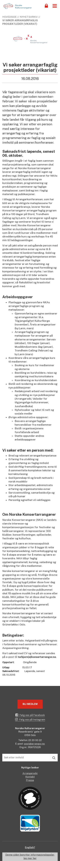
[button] (54, 5)
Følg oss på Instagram (32, 719)
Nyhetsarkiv (29, 16)
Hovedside (9, 16)
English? (30, 847)
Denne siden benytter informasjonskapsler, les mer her (30, 856)
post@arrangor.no (34, 743)
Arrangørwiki (30, 773)
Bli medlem (30, 704)
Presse (30, 780)
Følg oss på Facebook (32, 715)
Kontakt (30, 776)
